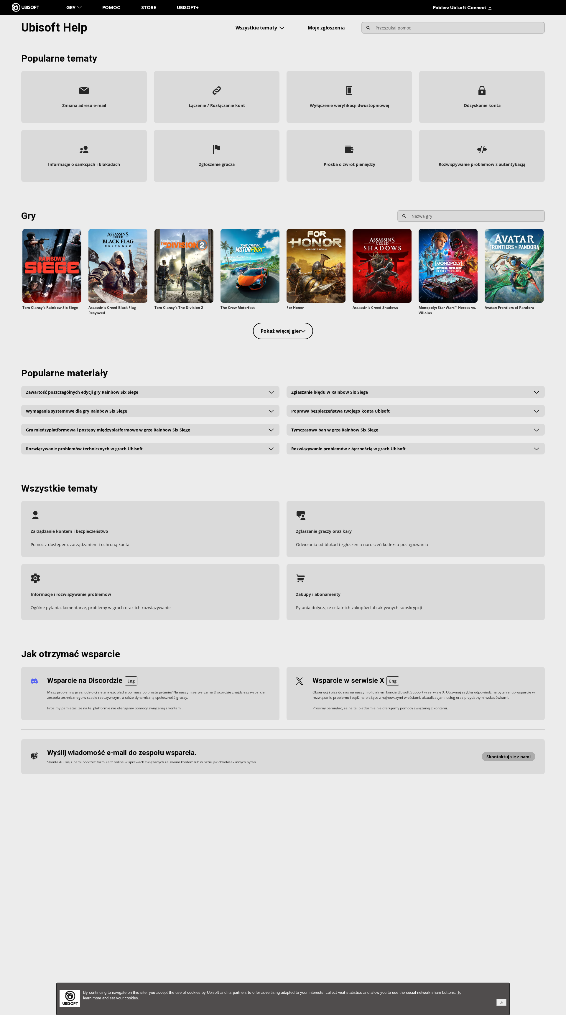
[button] (84, 97)
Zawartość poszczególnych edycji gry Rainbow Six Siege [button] (82, 392)
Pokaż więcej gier (281, 331)
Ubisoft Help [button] (54, 27)
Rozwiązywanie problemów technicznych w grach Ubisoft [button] (84, 448)
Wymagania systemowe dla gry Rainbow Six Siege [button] (76, 410)
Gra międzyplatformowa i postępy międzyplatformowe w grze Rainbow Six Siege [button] (108, 429)
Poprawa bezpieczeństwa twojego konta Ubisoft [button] (340, 410)
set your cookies (124, 998)
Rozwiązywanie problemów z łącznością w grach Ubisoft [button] (348, 448)
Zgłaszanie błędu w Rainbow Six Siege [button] (329, 392)
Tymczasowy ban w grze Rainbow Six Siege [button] (334, 429)
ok (501, 1002)
